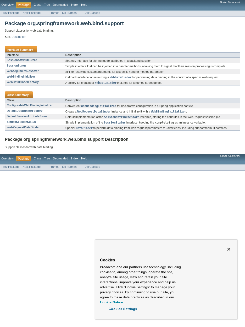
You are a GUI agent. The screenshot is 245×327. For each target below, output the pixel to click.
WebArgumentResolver (23, 71)
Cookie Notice (111, 302)
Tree (47, 4)
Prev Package (10, 13)
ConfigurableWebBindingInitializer (30, 105)
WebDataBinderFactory (23, 82)
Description (18, 37)
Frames (54, 13)
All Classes (92, 13)
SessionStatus (17, 65)
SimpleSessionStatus (21, 122)
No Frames (69, 13)
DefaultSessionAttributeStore (27, 116)
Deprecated (60, 4)
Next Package (31, 13)
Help (84, 4)
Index (74, 4)
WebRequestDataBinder (23, 127)
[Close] (228, 249)
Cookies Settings (123, 309)
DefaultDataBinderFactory (25, 111)
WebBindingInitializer (21, 76)
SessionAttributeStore (22, 60)
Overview (7, 4)
